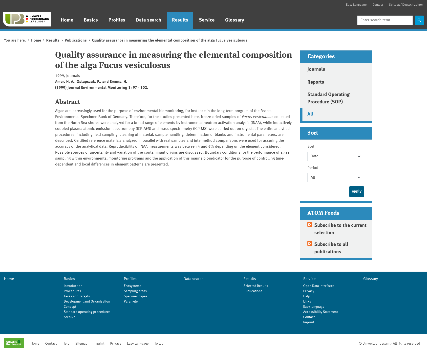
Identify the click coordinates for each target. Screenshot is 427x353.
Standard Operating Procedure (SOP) (328, 98)
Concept (70, 306)
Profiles (116, 20)
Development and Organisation (87, 301)
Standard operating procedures (87, 312)
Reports (315, 82)
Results (180, 20)
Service (206, 20)
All (310, 114)
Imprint (308, 322)
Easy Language (356, 4)
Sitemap (81, 343)
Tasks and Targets (77, 296)
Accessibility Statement (320, 312)
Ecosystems (132, 286)
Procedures (72, 291)
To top (159, 343)
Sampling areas (135, 291)
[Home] (27, 19)
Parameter (131, 301)
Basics (91, 20)
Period (312, 168)
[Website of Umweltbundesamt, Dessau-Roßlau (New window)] (14, 343)
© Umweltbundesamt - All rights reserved (389, 343)
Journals (316, 69)
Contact (378, 4)
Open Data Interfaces (318, 286)
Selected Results (255, 286)
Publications (76, 41)
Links (307, 301)
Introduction (73, 286)
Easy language (313, 306)
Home (67, 20)
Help (306, 296)
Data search (148, 20)
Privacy (308, 291)
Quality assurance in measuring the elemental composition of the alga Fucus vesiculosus (169, 41)
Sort (310, 147)
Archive (69, 317)
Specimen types (135, 296)
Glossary (234, 20)
